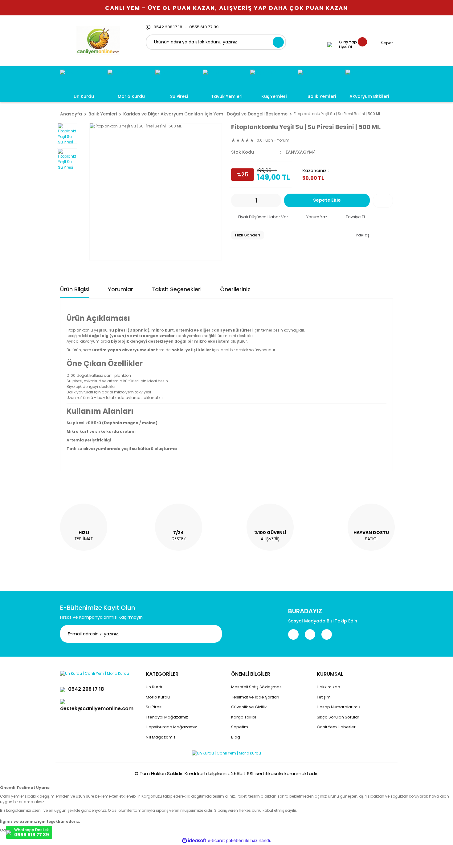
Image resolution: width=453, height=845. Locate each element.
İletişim (324, 697)
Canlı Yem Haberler (336, 727)
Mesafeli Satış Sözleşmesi (257, 687)
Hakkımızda (328, 687)
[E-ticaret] (226, 840)
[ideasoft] (194, 840)
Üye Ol (345, 47)
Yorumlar (120, 289)
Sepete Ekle (327, 200)
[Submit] (212, 633)
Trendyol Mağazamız (167, 717)
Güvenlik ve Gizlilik (249, 707)
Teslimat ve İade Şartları (255, 697)
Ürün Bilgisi (74, 289)
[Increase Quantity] (276, 200)
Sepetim (239, 727)
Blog (235, 737)
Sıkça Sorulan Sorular (338, 717)
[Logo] (98, 40)
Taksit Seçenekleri (177, 289)
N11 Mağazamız (161, 737)
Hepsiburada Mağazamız (171, 727)
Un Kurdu (155, 687)
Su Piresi (154, 707)
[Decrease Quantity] (235, 200)
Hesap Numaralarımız (339, 707)
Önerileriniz (235, 289)
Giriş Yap (348, 42)
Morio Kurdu (158, 697)
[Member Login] (329, 44)
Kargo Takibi (243, 717)
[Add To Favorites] (383, 201)
